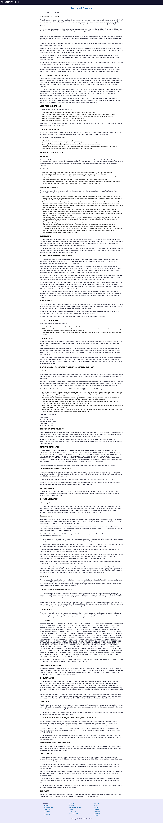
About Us (71, 803)
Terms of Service (74, 813)
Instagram (97, 813)
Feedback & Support (75, 807)
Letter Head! (47, 809)
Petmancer (47, 805)
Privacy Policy (73, 811)
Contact (71, 809)
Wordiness (47, 811)
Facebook (97, 811)
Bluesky (96, 803)
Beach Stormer (48, 807)
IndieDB (96, 809)
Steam (96, 807)
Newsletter (72, 805)
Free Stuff (47, 814)
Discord (96, 805)
